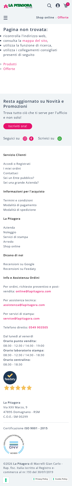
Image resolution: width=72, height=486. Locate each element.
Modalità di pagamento (20, 205)
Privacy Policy (41, 479)
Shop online (45, 17)
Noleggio (9, 232)
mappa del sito (34, 40)
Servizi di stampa (15, 237)
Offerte (63, 17)
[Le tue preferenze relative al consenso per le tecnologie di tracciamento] (6, 480)
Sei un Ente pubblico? (18, 178)
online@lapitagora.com (33, 291)
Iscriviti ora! (17, 126)
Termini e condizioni (18, 200)
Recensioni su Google (18, 264)
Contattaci (10, 173)
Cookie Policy (61, 479)
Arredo (8, 242)
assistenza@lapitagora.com (24, 305)
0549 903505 (38, 327)
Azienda (9, 227)
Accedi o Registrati (16, 164)
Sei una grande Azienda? (21, 182)
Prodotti (10, 64)
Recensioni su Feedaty (19, 269)
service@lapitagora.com (21, 318)
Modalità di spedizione (19, 210)
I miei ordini (12, 168)
